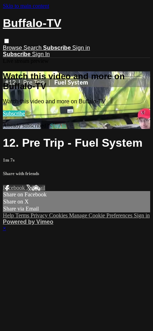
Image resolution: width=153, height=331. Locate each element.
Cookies (59, 215)
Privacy (40, 215)
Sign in (81, 48)
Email (38, 188)
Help (9, 215)
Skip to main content (26, 6)
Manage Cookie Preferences (101, 215)
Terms (23, 215)
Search (33, 48)
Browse (13, 48)
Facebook (14, 188)
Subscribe (14, 113)
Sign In (41, 54)
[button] (6, 41)
